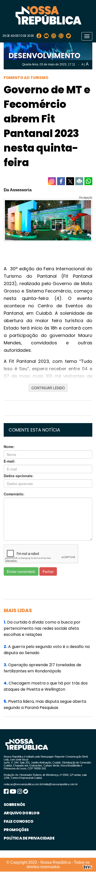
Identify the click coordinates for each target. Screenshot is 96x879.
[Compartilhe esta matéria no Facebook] (61, 181)
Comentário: (14, 493)
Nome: (9, 446)
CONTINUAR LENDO (48, 387)
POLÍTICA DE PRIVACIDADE (29, 838)
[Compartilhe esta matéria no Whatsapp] (88, 181)
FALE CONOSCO (18, 821)
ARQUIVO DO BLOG (21, 813)
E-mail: (9, 461)
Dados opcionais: (18, 475)
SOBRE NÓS (14, 804)
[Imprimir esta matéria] (79, 181)
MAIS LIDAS (18, 610)
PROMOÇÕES (16, 830)
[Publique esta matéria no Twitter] (70, 181)
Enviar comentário (21, 571)
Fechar (48, 571)
